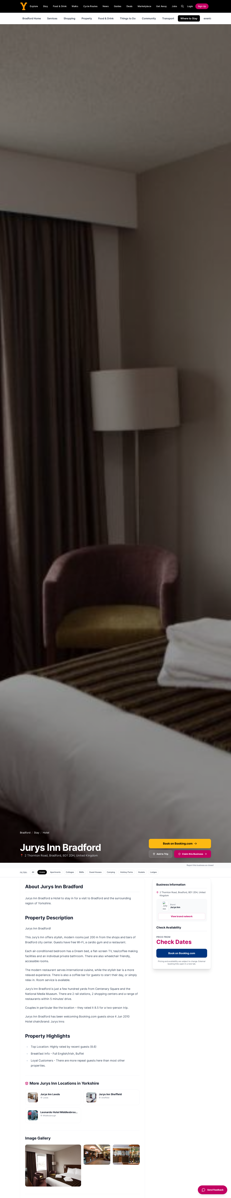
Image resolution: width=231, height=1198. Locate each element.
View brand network (181, 916)
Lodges (153, 872)
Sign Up (202, 6)
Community (149, 18)
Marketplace (144, 6)
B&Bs (81, 872)
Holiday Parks (126, 872)
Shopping (69, 18)
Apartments (55, 872)
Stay (45, 6)
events (208, 18)
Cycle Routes (90, 6)
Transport (168, 18)
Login (190, 6)
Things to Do (128, 18)
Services (52, 18)
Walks (75, 6)
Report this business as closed (200, 865)
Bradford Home (31, 18)
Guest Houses (95, 872)
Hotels (42, 872)
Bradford (25, 832)
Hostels (141, 872)
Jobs (174, 6)
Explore (34, 6)
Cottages (70, 872)
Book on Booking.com (177, 843)
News (106, 6)
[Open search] (182, 6)
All (33, 872)
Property (87, 18)
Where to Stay (188, 18)
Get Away (161, 6)
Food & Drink (60, 6)
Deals (129, 6)
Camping (111, 872)
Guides (117, 6)
